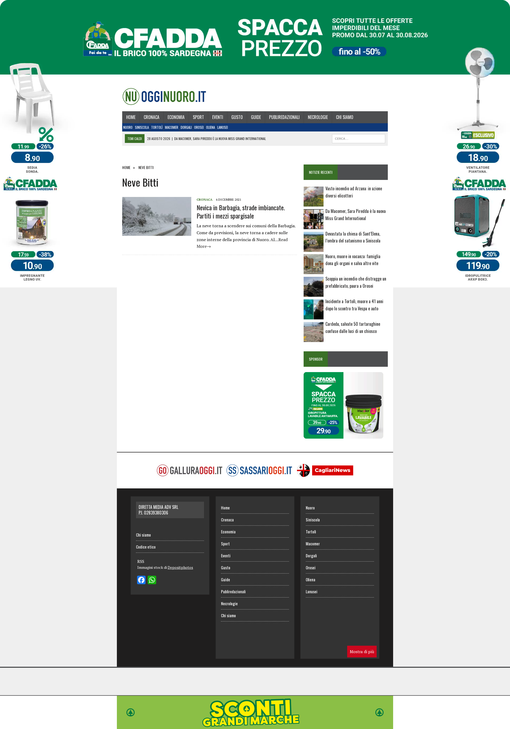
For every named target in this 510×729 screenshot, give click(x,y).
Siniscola (142, 127)
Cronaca (151, 117)
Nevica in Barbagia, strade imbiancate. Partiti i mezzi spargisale (241, 211)
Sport (198, 117)
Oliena (210, 127)
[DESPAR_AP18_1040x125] (255, 725)
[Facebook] (141, 580)
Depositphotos (180, 567)
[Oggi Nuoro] (164, 96)
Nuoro (128, 127)
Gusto (237, 117)
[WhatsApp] (152, 580)
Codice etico (146, 547)
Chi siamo (344, 117)
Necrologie (318, 117)
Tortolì (157, 127)
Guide (256, 117)
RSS (140, 561)
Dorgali (186, 127)
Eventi (217, 117)
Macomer (171, 127)
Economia (176, 117)
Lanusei (222, 127)
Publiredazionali (284, 117)
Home (130, 117)
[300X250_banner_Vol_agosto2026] (343, 435)
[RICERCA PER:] (358, 138)
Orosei (199, 127)
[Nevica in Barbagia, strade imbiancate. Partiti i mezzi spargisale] (156, 232)
